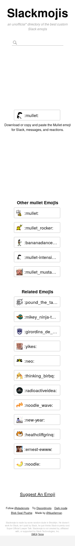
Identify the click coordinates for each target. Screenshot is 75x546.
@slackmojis (21, 508)
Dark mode (60, 508)
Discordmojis (43, 508)
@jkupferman (54, 513)
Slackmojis (37, 12)
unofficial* (20, 24)
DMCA (34, 534)
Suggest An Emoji (37, 494)
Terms (41, 534)
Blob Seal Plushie (21, 513)
